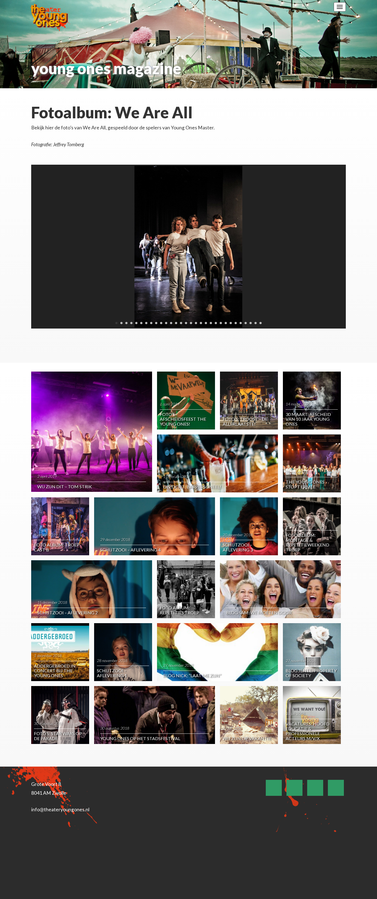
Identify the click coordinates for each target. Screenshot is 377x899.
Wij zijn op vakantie (247, 738)
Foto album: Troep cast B (56, 547)
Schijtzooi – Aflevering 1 (112, 673)
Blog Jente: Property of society (311, 673)
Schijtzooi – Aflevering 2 (67, 612)
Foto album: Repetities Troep (179, 610)
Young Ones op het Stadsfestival (140, 738)
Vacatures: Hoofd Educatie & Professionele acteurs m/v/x (308, 731)
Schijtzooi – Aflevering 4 (130, 549)
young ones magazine (106, 68)
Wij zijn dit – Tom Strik (64, 486)
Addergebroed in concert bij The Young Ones (55, 670)
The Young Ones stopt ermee (305, 484)
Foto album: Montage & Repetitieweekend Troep (307, 542)
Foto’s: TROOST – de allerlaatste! (245, 421)
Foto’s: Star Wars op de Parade (58, 736)
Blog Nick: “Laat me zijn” (192, 675)
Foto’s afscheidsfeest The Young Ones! (183, 419)
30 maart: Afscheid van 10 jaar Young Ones (308, 419)
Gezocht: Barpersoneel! (192, 486)
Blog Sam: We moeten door (259, 612)
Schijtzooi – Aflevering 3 (238, 547)
